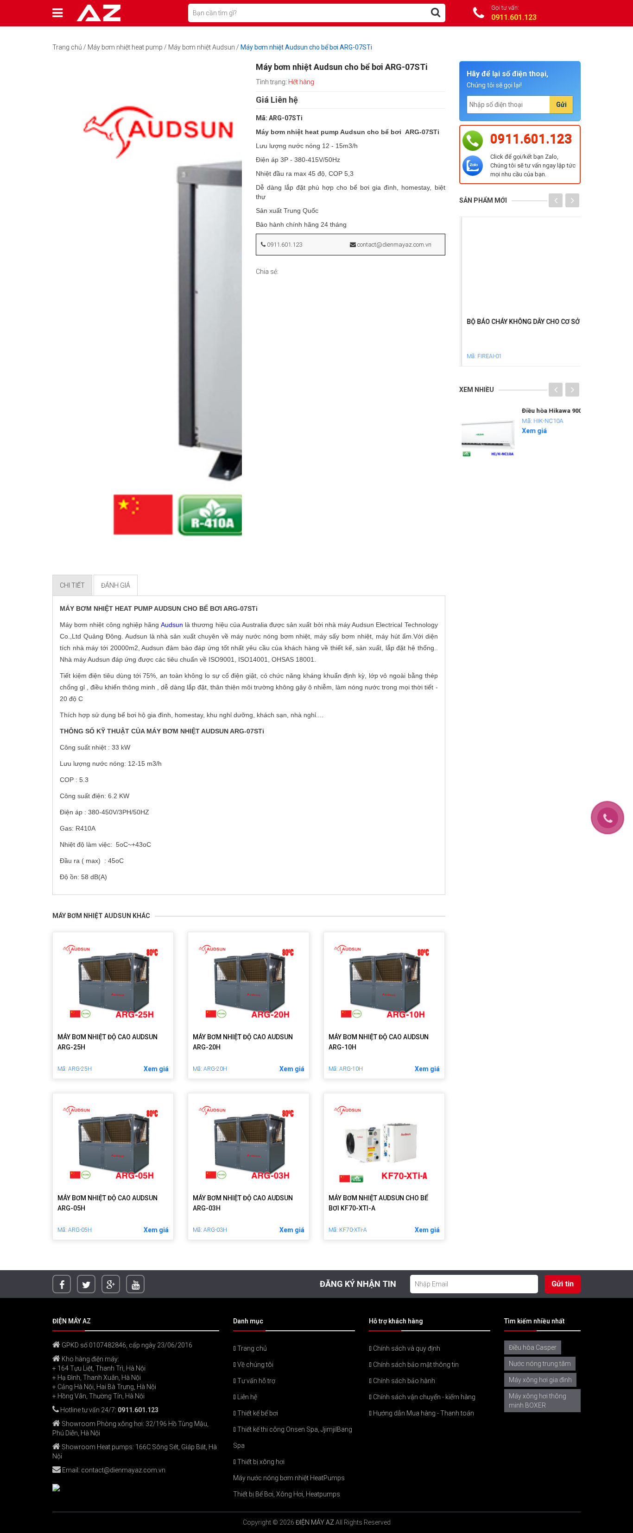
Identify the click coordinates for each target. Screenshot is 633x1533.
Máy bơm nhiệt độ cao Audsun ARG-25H (107, 1042)
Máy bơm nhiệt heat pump (125, 47)
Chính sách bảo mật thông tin (415, 1364)
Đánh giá (115, 585)
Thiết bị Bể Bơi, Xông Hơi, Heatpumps (286, 1494)
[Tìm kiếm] (435, 12)
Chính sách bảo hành (403, 1380)
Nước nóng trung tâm (540, 1363)
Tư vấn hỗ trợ (255, 1380)
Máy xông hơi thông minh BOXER (537, 1400)
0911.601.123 (284, 244)
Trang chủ (67, 47)
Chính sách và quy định (406, 1348)
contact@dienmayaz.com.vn (393, 244)
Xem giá (156, 1069)
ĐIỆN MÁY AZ (315, 1522)
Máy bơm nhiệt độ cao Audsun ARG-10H (379, 1042)
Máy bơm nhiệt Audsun (201, 47)
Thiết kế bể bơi (257, 1413)
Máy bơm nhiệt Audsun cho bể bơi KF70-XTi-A (378, 1203)
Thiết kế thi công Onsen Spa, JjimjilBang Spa (292, 1437)
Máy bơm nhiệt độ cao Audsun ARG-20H (243, 1042)
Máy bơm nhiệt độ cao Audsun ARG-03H (243, 1203)
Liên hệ (246, 1397)
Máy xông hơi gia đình (540, 1380)
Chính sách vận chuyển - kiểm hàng (423, 1397)
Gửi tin (562, 1283)
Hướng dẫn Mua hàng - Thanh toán (423, 1413)
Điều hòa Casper (533, 1347)
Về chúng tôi (254, 1364)
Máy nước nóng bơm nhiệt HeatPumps (289, 1478)
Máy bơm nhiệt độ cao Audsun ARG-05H (107, 1203)
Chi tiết (72, 585)
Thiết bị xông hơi (260, 1461)
